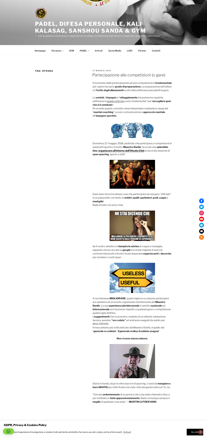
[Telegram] (201, 225)
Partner (142, 50)
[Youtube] (201, 219)
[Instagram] (201, 213)
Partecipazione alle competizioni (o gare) (128, 75)
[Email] (201, 231)
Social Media (114, 50)
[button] (8, 431)
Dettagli (127, 432)
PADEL (83, 50)
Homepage (40, 50)
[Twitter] (201, 207)
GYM (71, 50)
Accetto (195, 432)
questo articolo (115, 101)
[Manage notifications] (200, 432)
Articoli (99, 50)
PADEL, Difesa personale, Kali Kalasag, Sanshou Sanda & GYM (90, 27)
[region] (103, 429)
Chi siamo (56, 50)
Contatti (156, 50)
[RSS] (201, 237)
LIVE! (129, 50)
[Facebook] (201, 200)
